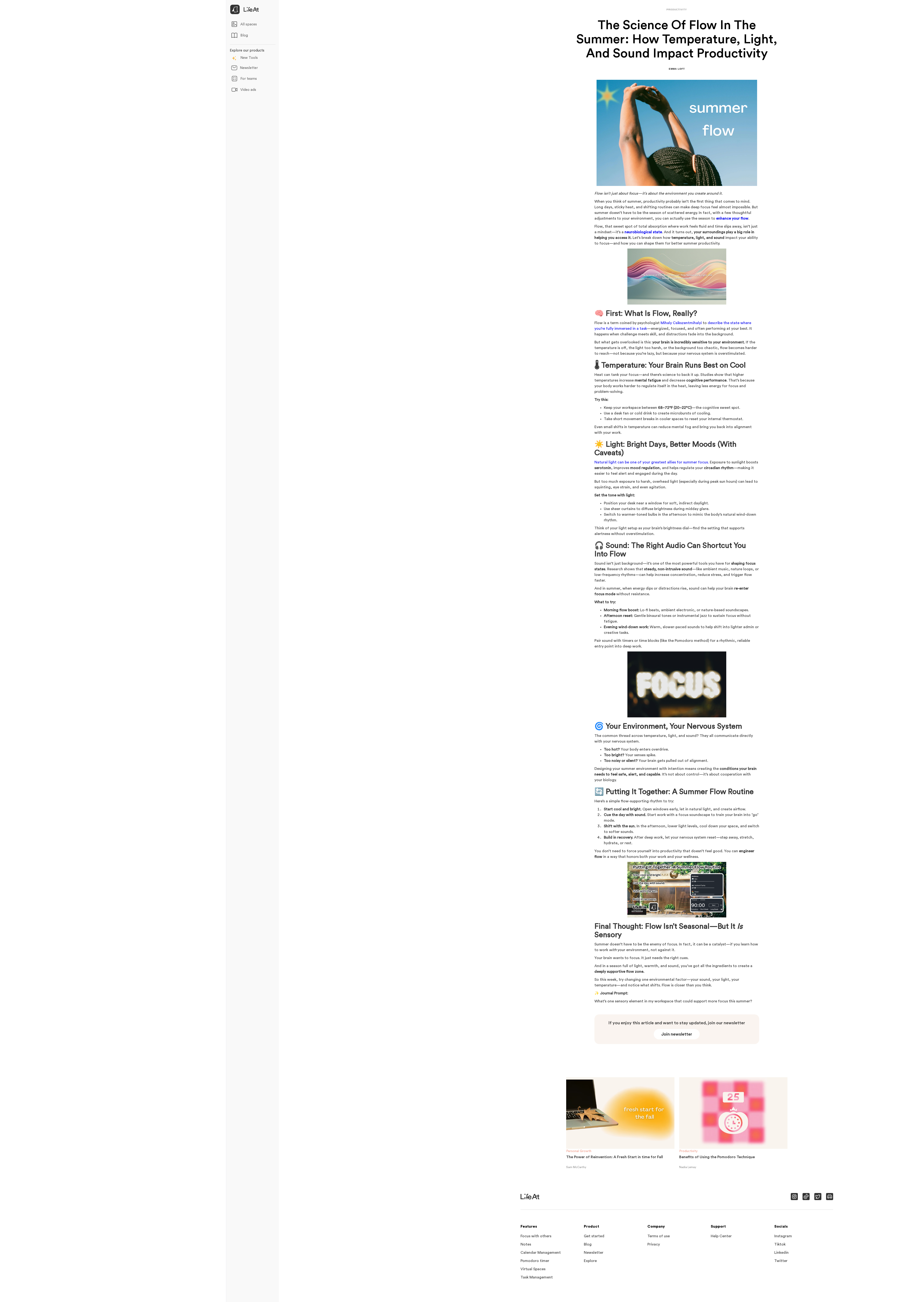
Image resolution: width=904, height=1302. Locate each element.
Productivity (688, 1151)
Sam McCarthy (576, 1167)
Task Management (537, 1277)
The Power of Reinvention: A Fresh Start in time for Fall (614, 1157)
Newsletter (593, 1252)
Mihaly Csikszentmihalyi (681, 323)
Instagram (783, 1236)
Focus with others (536, 1236)
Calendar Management (541, 1252)
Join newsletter (676, 1034)
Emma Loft (677, 69)
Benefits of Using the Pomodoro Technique (717, 1157)
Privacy (653, 1244)
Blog (588, 1244)
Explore (590, 1261)
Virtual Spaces (533, 1269)
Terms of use (658, 1236)
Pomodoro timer (535, 1261)
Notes (526, 1244)
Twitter (780, 1261)
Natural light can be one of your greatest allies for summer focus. (651, 462)
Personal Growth (578, 1151)
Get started (594, 1236)
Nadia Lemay (687, 1167)
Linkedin (781, 1252)
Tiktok (780, 1244)
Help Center (721, 1236)
